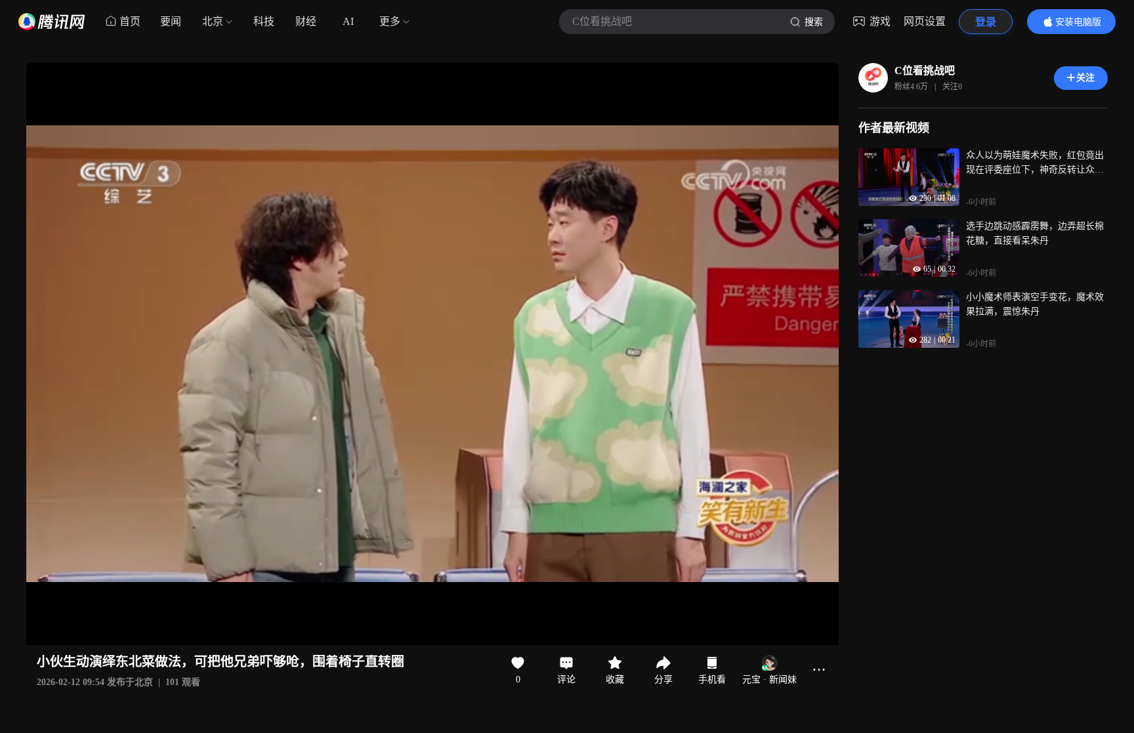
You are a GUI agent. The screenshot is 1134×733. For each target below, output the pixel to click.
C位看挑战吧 (924, 70)
